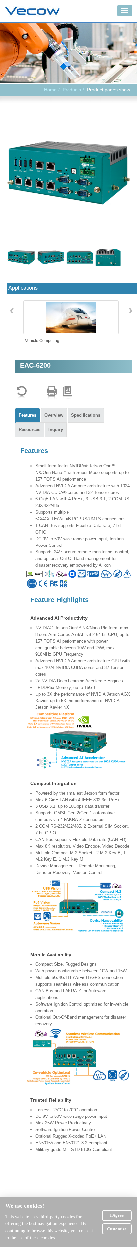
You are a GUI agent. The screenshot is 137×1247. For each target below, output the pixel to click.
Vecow (32, 11)
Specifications (85, 415)
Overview (53, 415)
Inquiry (55, 429)
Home (50, 89)
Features (27, 415)
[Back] (21, 392)
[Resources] (67, 392)
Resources (29, 429)
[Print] (51, 392)
